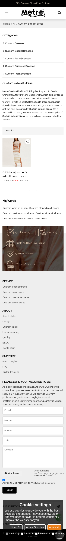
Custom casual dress (14, 287)
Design (6, 321)
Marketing (60, 533)
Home (6, 24)
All (14, 24)
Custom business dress (15, 297)
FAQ (4, 367)
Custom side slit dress (48, 213)
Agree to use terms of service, (28, 483)
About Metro (9, 316)
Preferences (44, 533)
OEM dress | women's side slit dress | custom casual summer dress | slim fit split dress (15, 174)
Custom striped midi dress (44, 208)
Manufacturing (10, 332)
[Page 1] (30, 190)
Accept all (54, 527)
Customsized (10, 327)
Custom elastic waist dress (17, 218)
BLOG (5, 343)
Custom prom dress (13, 302)
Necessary (13, 533)
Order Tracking (11, 372)
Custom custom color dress (18, 213)
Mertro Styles (9, 361)
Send (9, 490)
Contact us (8, 348)
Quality (6, 337)
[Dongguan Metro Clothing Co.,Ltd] (33, 13)
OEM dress (41, 218)
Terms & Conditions (46, 483)
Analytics (28, 533)
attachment (14, 473)
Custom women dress (14, 208)
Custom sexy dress (13, 292)
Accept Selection (35, 527)
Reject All (16, 527)
